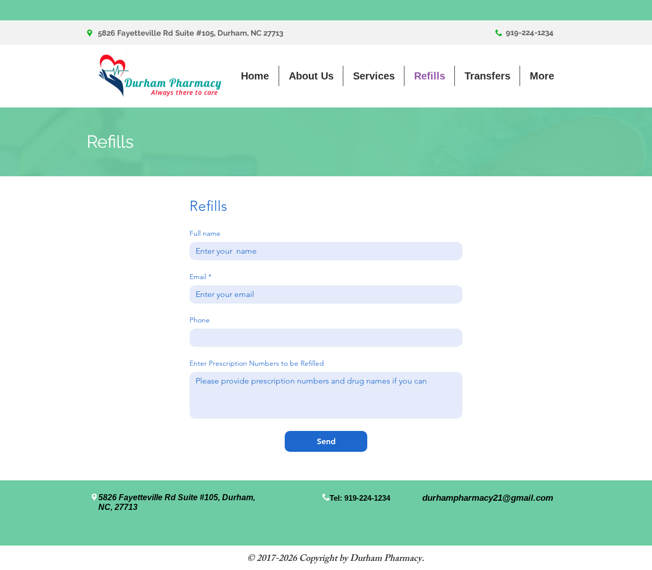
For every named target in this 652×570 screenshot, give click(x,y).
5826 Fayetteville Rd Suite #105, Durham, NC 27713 (190, 33)
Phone (199, 320)
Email (200, 277)
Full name (205, 233)
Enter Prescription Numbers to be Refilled (256, 363)
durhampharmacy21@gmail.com (487, 498)
